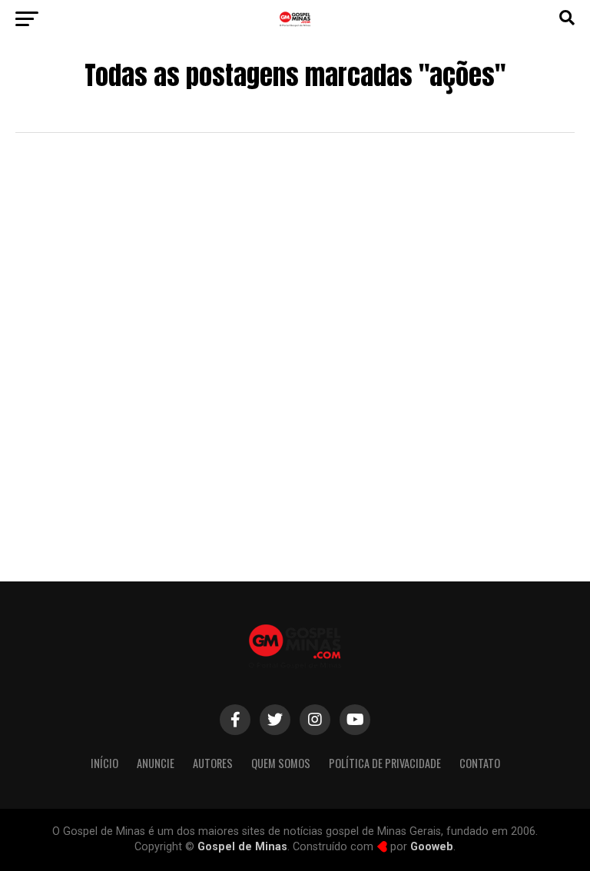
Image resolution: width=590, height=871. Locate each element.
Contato (479, 763)
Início (104, 763)
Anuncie (155, 763)
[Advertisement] (295, 427)
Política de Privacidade (385, 763)
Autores (213, 763)
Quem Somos (280, 763)
